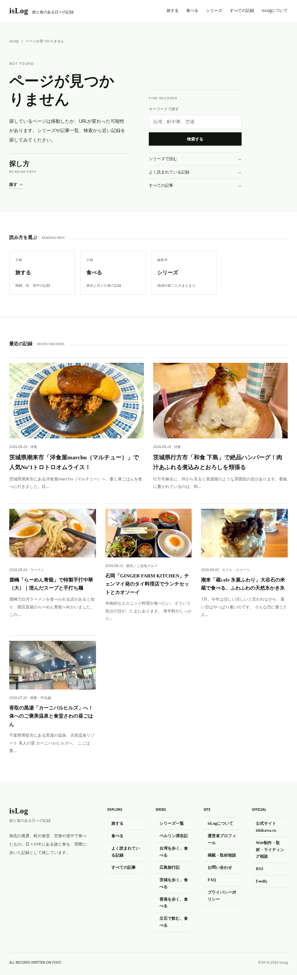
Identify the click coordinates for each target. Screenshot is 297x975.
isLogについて (275, 10)
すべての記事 (161, 185)
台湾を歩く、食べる (174, 851)
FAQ (212, 879)
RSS (259, 868)
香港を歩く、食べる (174, 902)
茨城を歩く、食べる (174, 883)
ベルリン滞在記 (174, 835)
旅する (172, 10)
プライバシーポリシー (222, 895)
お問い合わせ (220, 867)
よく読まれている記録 (169, 172)
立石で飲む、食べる (174, 922)
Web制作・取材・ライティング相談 (270, 849)
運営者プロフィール (222, 839)
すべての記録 (242, 10)
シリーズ (214, 10)
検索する (195, 139)
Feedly (261, 881)
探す (13, 184)
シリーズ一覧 (172, 823)
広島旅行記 (170, 867)
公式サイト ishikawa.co (266, 827)
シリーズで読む (163, 158)
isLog (14, 41)
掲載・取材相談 (222, 855)
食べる (192, 10)
